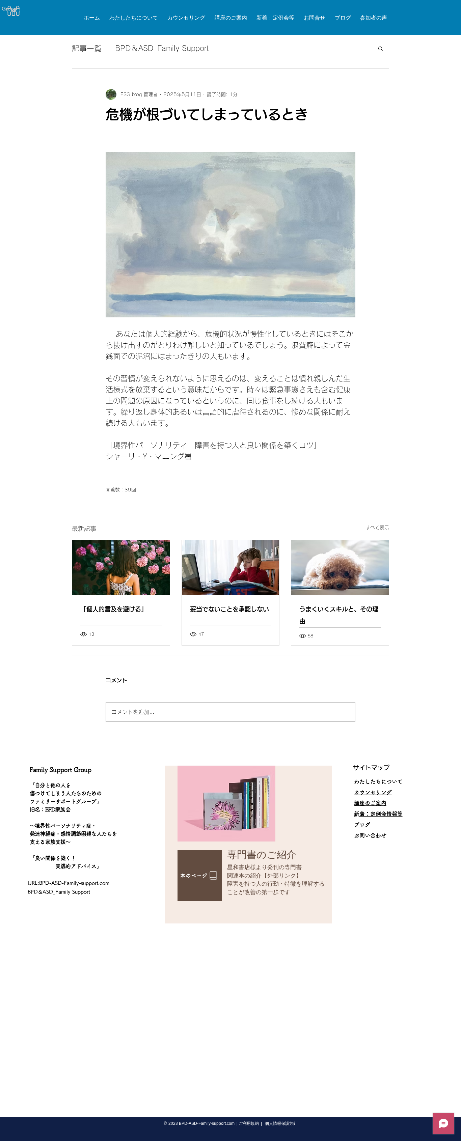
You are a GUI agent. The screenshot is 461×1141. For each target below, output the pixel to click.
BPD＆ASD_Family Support (162, 48)
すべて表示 (377, 527)
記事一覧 (87, 48)
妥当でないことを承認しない (229, 609)
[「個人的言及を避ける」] (121, 567)
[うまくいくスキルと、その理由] (340, 567)
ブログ (362, 824)
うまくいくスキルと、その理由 (338, 615)
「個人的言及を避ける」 (113, 609)
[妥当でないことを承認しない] (230, 567)
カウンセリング (373, 792)
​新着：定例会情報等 (378, 814)
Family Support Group (60, 770)
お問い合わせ (370, 835)
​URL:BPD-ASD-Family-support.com (68, 883)
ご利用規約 (249, 1123)
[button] (380, 48)
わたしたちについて (378, 781)
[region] (248, 844)
